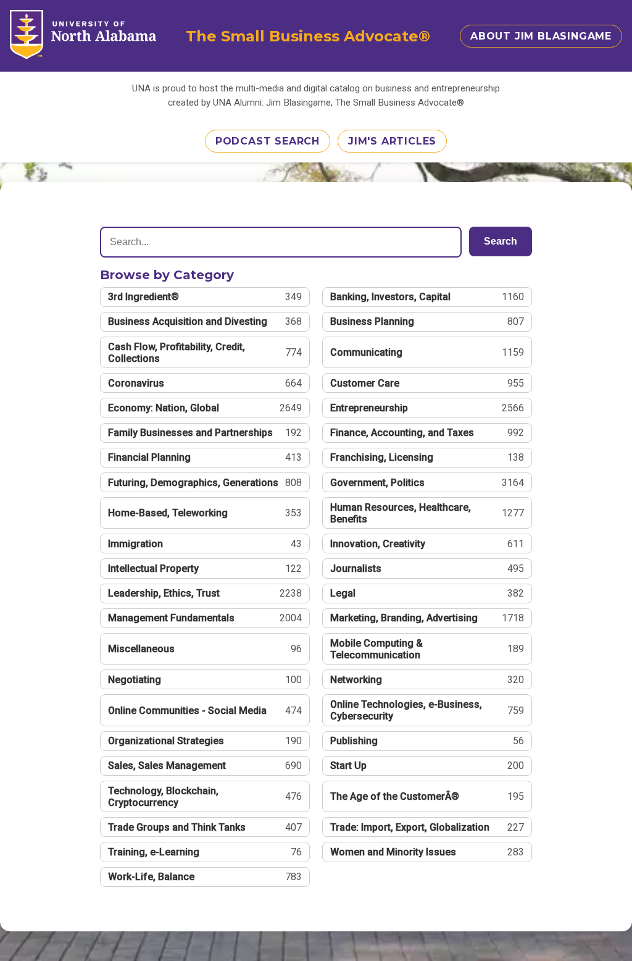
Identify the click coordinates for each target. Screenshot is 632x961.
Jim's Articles (392, 141)
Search (500, 241)
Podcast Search (267, 141)
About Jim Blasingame (541, 36)
